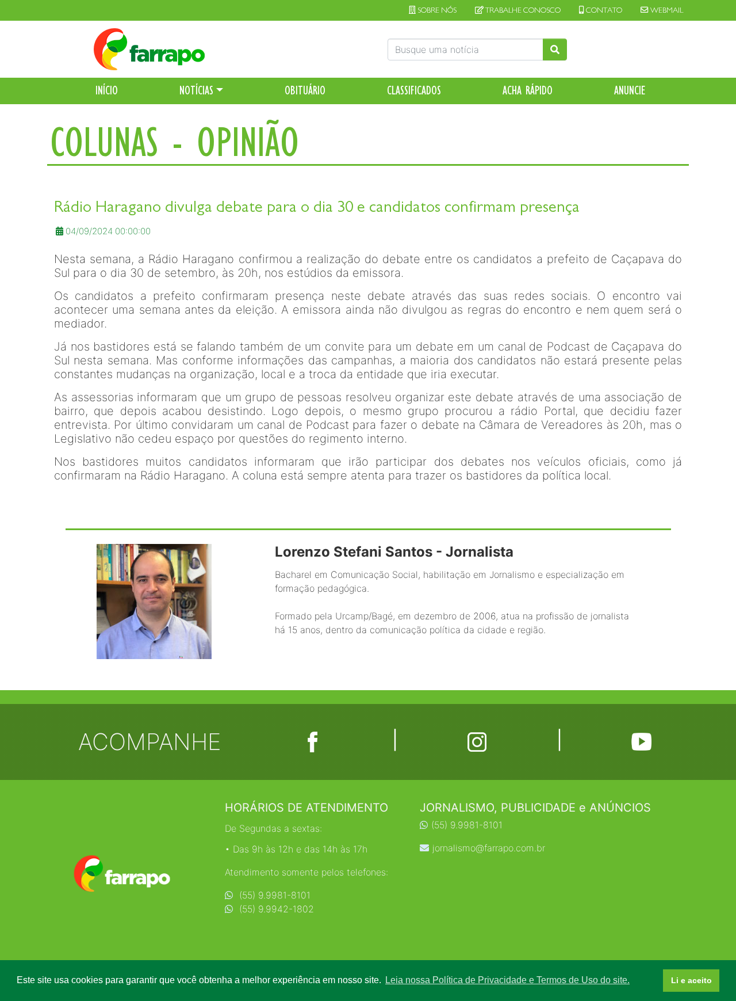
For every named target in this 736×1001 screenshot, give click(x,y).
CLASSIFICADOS (414, 90)
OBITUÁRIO (305, 90)
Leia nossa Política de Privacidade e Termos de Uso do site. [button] (507, 980)
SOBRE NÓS (436, 10)
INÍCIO (106, 90)
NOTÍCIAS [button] (196, 90)
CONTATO (603, 10)
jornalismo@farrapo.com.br (488, 848)
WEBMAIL (666, 10)
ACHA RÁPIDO (528, 90)
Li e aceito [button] (691, 980)
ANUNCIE (630, 90)
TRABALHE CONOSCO (522, 10)
